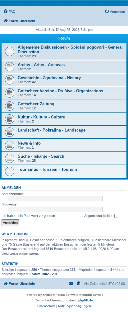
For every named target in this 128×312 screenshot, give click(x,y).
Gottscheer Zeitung (36, 104)
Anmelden (11, 188)
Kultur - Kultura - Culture (41, 117)
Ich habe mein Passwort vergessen (28, 216)
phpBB (48, 294)
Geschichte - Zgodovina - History (49, 77)
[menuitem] (9, 11)
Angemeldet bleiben (99, 216)
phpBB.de (85, 300)
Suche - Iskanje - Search (41, 156)
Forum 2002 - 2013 (44, 274)
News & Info (29, 143)
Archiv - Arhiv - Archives (41, 64)
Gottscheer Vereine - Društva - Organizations (60, 91)
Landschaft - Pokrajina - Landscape (51, 130)
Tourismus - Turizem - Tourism (47, 169)
